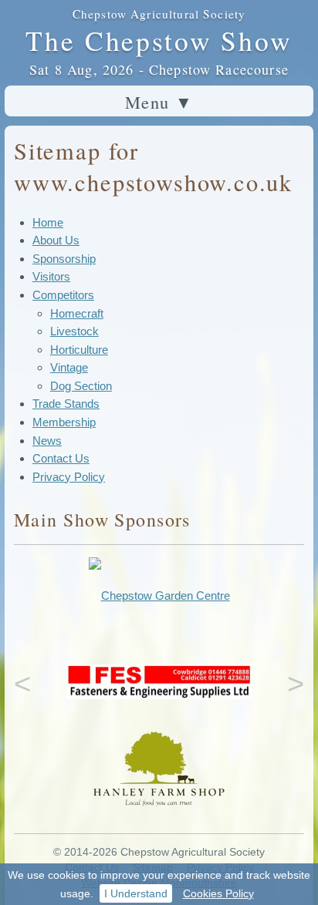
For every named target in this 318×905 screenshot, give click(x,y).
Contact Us (61, 458)
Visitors (51, 276)
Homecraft (76, 313)
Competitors (63, 294)
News (47, 440)
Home (47, 222)
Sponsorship (64, 258)
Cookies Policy (218, 893)
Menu (159, 101)
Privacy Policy (68, 476)
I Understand (135, 893)
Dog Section (81, 385)
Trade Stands (66, 403)
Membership (64, 422)
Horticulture (79, 349)
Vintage (69, 367)
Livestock (74, 331)
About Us (56, 240)
